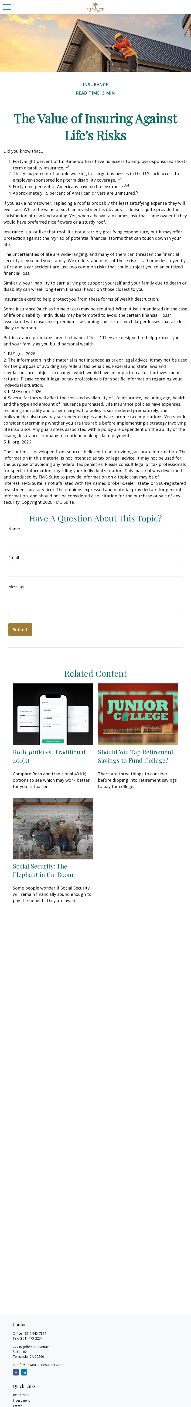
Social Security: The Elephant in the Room (43, 870)
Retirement (21, 1395)
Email (13, 557)
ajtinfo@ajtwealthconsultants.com (39, 1364)
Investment (21, 1400)
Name (14, 528)
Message (17, 586)
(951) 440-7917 (35, 1333)
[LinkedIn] (24, 1372)
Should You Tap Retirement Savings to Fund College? (136, 756)
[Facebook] (16, 1372)
